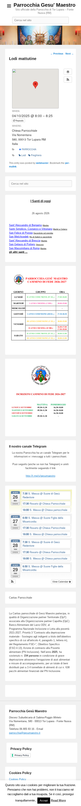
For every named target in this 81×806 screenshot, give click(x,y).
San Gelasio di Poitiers (22, 244)
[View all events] (68, 72)
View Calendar (60, 581)
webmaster (42, 163)
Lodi (23, 155)
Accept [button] (44, 800)
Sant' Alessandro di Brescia (24, 240)
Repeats (19, 120)
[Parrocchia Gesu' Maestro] (40, 35)
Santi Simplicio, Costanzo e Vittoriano (30, 228)
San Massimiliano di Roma (24, 248)
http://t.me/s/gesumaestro (40, 475)
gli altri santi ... (18, 252)
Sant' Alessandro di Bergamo (25, 225)
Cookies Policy (17, 779)
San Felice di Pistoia (21, 232)
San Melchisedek (19, 236)
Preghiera (36, 155)
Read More (58, 800)
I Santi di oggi (40, 201)
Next (69, 53)
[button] (68, 79)
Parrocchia (28, 149)
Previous (56, 53)
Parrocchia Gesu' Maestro (44, 5)
